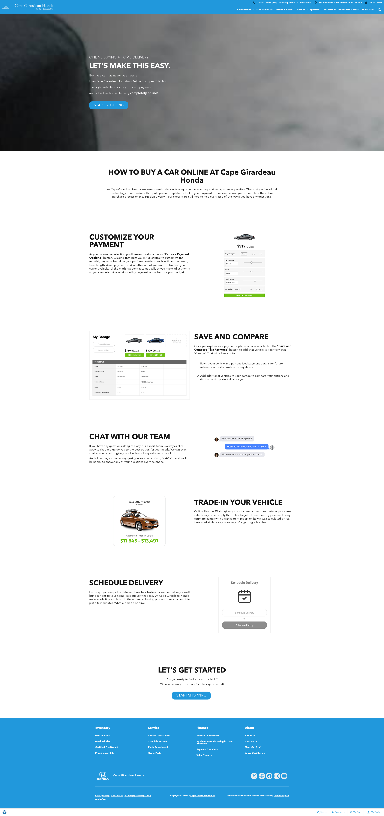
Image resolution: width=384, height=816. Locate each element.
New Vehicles (244, 10)
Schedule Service (157, 742)
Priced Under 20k (104, 753)
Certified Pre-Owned (106, 747)
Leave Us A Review (255, 753)
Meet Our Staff (253, 747)
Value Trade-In (204, 755)
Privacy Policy (102, 796)
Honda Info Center (348, 10)
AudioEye (100, 799)
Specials (314, 10)
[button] (379, 9)
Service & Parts (284, 10)
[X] (254, 776)
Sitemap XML (142, 796)
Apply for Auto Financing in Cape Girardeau (214, 743)
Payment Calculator (207, 750)
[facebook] (269, 776)
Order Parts (154, 753)
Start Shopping (109, 105)
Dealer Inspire (281, 796)
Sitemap (129, 796)
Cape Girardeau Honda (202, 796)
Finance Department (207, 736)
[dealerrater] (262, 776)
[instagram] (277, 776)
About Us (367, 10)
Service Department (159, 736)
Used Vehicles (263, 10)
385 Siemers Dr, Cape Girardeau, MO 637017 (340, 3)
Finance (301, 10)
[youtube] (284, 776)
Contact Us (251, 742)
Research (328, 10)
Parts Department (158, 747)
